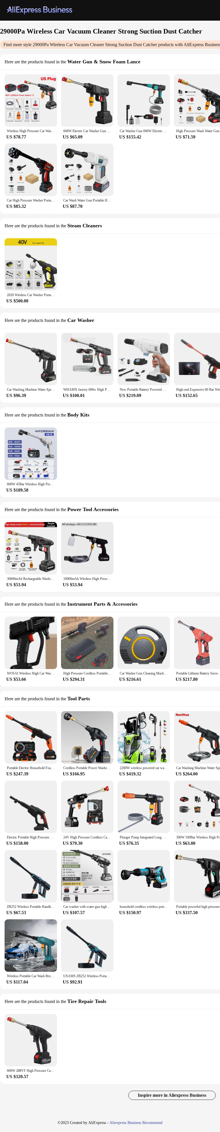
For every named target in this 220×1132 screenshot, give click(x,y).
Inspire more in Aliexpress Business (172, 1095)
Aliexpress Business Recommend (135, 1123)
